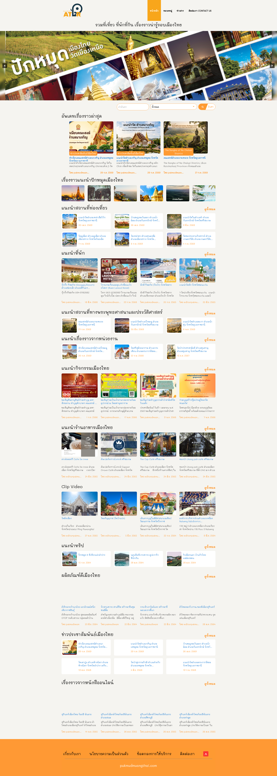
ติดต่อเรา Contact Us (200, 10)
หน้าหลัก (154, 10)
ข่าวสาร (180, 10)
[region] (138, 65)
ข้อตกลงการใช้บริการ (154, 754)
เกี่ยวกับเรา (72, 754)
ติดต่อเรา (187, 754)
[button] (4, 65)
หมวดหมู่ (167, 10)
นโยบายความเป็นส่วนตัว (108, 754)
